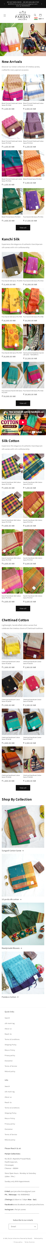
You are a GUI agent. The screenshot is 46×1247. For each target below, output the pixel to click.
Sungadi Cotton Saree (11, 850)
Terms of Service (11, 1066)
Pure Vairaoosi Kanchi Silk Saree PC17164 (12, 391)
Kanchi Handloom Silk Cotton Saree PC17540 (11, 521)
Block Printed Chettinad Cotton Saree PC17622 (33, 142)
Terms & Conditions (12, 1039)
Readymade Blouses (11, 948)
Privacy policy (10, 1055)
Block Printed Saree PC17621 (32, 179)
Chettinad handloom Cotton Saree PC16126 (11, 738)
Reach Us (8, 1034)
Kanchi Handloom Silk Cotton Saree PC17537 (32, 483)
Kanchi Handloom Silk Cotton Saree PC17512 (32, 521)
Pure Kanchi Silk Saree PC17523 (33, 281)
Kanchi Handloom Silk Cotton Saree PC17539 (11, 483)
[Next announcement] (41, 4)
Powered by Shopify (26, 1238)
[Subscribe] (34, 1226)
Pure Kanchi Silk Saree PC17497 (12, 353)
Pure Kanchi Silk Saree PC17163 (33, 391)
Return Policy (10, 1050)
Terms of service (30, 1242)
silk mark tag (10, 1023)
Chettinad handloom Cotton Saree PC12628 (11, 776)
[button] (4, 15)
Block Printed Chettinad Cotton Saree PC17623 (12, 180)
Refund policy (10, 1071)
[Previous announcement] (4, 4)
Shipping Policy (10, 1045)
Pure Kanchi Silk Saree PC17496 (33, 317)
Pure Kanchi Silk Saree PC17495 (12, 317)
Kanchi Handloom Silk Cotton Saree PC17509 (11, 559)
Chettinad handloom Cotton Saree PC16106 (11, 662)
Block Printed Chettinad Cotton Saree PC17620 (12, 104)
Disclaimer (9, 1061)
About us (8, 1029)
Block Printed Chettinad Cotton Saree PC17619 (12, 142)
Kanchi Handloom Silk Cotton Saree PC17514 (32, 559)
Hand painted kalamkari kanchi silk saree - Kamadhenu (33, 354)
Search (7, 1018)
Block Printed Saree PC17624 (11, 217)
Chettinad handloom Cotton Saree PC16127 (32, 738)
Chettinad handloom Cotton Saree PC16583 (32, 776)
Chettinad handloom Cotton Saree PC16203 (32, 662)
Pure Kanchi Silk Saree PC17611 (33, 217)
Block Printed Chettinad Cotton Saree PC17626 (33, 104)
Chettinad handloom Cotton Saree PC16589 (32, 700)
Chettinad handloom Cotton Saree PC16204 (11, 700)
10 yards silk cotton (10, 899)
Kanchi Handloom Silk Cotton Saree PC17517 (32, 597)
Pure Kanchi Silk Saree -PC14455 (12, 281)
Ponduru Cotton (9, 997)
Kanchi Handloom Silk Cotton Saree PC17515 (11, 597)
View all (23, 227)
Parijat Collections (14, 1238)
